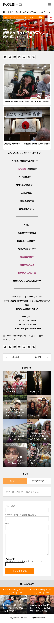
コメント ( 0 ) (15, 480)
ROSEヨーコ (12, 4)
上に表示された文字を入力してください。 (24, 561)
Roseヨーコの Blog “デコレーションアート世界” (23, 17)
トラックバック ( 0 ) (39, 480)
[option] (13, 600)
